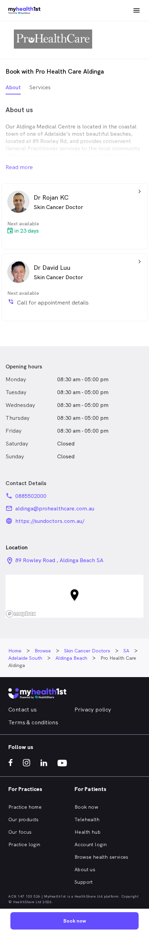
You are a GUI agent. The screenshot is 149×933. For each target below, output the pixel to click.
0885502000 (30, 496)
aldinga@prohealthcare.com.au (54, 508)
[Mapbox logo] (21, 614)
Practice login (24, 844)
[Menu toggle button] (136, 10)
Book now (86, 807)
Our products (23, 819)
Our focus (20, 832)
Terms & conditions (33, 722)
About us (84, 869)
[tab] (13, 89)
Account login (90, 844)
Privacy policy (92, 709)
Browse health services (101, 857)
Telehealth (86, 819)
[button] (74, 596)
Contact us (22, 709)
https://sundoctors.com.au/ (50, 521)
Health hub (87, 832)
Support (83, 882)
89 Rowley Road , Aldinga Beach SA (59, 560)
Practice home (25, 807)
